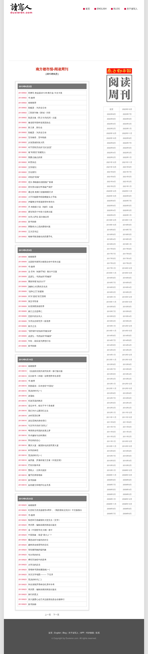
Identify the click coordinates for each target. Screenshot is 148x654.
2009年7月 (111, 484)
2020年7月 (127, 200)
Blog (65, 632)
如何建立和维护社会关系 (39, 484)
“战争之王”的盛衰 (36, 291)
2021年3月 (127, 181)
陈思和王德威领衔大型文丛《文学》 (44, 519)
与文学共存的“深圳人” (38, 425)
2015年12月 (127, 296)
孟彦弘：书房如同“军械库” (40, 276)
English (57, 632)
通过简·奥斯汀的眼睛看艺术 (40, 191)
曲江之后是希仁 (35, 311)
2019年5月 (127, 234)
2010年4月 (127, 460)
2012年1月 (111, 412)
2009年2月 (127, 494)
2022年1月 (127, 157)
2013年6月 (127, 369)
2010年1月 (111, 470)
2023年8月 (111, 114)
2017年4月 (127, 258)
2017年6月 (127, 253)
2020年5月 (127, 205)
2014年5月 (111, 345)
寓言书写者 (33, 301)
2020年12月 (111, 191)
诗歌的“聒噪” (34, 176)
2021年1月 (127, 186)
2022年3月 (127, 152)
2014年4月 (127, 345)
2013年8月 (127, 364)
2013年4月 (127, 374)
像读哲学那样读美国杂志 (39, 122)
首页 (86, 8)
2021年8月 (111, 171)
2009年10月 (127, 475)
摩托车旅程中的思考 (37, 559)
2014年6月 (127, 340)
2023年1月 (127, 128)
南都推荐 (32, 102)
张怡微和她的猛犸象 (37, 549)
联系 (98, 632)
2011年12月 (127, 412)
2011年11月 (111, 417)
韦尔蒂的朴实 (34, 554)
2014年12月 (127, 325)
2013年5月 (111, 374)
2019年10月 (111, 224)
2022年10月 (111, 138)
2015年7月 (111, 311)
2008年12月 (127, 499)
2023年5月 (127, 118)
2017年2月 (127, 263)
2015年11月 (111, 301)
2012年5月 (111, 402)
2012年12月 (127, 383)
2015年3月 (111, 321)
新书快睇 (32, 221)
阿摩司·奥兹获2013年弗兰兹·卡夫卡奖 (45, 92)
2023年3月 (127, 123)
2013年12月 (127, 354)
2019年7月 (127, 229)
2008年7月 (111, 513)
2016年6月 (127, 282)
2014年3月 (111, 349)
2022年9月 (127, 138)
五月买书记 (33, 231)
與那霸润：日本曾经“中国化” (41, 385)
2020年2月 (111, 215)
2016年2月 (127, 292)
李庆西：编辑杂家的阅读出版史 (42, 524)
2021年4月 (111, 181)
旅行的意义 (33, 594)
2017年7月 (111, 253)
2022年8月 (111, 142)
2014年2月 (127, 349)
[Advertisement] (74, 39)
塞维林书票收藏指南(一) (39, 569)
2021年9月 (127, 167)
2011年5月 (111, 431)
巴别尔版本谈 (34, 465)
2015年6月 (127, 311)
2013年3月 (111, 378)
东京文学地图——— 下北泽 (40, 574)
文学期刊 (32, 167)
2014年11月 (111, 330)
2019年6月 (111, 234)
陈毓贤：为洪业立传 (37, 107)
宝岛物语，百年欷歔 (37, 137)
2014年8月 (127, 335)
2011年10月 (127, 417)
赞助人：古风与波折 (37, 470)
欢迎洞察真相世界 (36, 306)
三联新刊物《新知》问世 (39, 112)
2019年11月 (127, 220)
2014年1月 (111, 354)
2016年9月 (111, 277)
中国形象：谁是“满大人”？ (40, 534)
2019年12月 (111, 220)
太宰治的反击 (34, 564)
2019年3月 (127, 239)
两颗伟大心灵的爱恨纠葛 (39, 226)
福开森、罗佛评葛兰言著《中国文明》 (45, 460)
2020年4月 (111, 210)
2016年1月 (111, 296)
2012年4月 (127, 402)
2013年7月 (111, 369)
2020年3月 (127, 210)
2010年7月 (111, 455)
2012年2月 (127, 407)
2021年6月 (111, 176)
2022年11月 (127, 133)
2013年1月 (111, 383)
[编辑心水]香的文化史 (38, 286)
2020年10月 (111, 195)
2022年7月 (127, 142)
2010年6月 (127, 455)
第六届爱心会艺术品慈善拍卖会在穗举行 (46, 599)
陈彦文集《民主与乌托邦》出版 (42, 117)
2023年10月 (127, 109)
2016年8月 (127, 277)
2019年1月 (127, 244)
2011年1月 (111, 441)
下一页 (56, 614)
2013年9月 (111, 364)
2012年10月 (127, 388)
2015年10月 (127, 301)
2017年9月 (111, 248)
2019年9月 (127, 224)
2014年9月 (111, 335)
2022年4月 (111, 152)
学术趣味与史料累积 (37, 435)
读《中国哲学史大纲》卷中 (40, 529)
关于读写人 (131, 8)
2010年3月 (111, 465)
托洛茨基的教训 (35, 400)
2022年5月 (127, 147)
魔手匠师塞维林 (35, 475)
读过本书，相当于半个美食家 (41, 405)
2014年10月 (127, 330)
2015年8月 (127, 306)
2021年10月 (111, 167)
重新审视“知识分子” (37, 281)
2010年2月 (127, 465)
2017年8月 (127, 248)
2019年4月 (111, 239)
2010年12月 (127, 441)
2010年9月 (111, 450)
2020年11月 (127, 191)
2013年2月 (127, 378)
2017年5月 (111, 258)
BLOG (115, 8)
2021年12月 (111, 162)
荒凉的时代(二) (35, 579)
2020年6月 (111, 205)
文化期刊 (32, 172)
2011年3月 (111, 436)
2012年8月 (127, 393)
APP (82, 632)
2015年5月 (111, 316)
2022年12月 (111, 133)
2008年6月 (127, 513)
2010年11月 (111, 446)
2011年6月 (127, 426)
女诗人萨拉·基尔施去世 (38, 216)
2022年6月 (111, 147)
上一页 (48, 614)
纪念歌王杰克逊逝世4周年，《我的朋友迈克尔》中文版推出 (55, 510)
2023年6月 (111, 118)
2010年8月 (127, 450)
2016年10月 (127, 272)
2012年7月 (111, 398)
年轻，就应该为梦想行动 (39, 340)
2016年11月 (111, 272)
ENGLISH (100, 8)
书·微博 (31, 97)
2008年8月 (127, 508)
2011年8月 (127, 422)
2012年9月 (111, 393)
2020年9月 (127, 195)
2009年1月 (111, 499)
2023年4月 (111, 123)
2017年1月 (111, 268)
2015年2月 (127, 321)
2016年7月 (111, 282)
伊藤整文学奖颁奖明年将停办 (41, 201)
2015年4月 (127, 316)
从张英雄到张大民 (36, 142)
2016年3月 (111, 292)
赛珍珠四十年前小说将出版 (40, 211)
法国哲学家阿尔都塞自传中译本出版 (44, 261)
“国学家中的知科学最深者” (40, 330)
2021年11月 (127, 162)
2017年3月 (111, 263)
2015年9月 (111, 306)
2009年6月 (127, 484)
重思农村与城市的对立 (38, 539)
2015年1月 (111, 325)
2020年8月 (111, 200)
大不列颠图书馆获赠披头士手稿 (42, 196)
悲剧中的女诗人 (35, 316)
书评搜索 (90, 632)
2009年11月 (111, 475)
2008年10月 (127, 503)
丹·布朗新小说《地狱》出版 (40, 206)
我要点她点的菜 (35, 157)
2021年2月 (111, 186)
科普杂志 (32, 162)
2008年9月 (111, 508)
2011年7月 (111, 426)
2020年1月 (127, 215)
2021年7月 (127, 171)
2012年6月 (127, 398)
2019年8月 (111, 229)
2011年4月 (127, 431)
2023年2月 (111, 128)
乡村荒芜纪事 (34, 415)
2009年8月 (127, 479)
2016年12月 (127, 268)
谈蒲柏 (31, 395)
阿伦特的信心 (34, 440)
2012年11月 (111, 388)
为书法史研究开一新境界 (39, 321)
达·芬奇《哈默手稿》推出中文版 (42, 271)
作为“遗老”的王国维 (37, 296)
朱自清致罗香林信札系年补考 (41, 584)
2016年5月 (111, 287)
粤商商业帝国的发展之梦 (39, 430)
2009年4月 (127, 489)
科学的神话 (33, 450)
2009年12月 (127, 470)
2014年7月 (111, 340)
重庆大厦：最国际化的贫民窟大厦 (43, 445)
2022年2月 (111, 157)
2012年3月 (111, 407)
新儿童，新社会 (35, 127)
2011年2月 (127, 436)
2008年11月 (111, 503)
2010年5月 (111, 460)
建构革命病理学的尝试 (38, 544)
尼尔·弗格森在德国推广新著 (40, 181)
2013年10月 (127, 359)
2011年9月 (111, 422)
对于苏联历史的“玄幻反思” (40, 147)
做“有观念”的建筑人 (37, 152)
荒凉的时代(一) (35, 390)
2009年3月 (111, 494)
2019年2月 (111, 244)
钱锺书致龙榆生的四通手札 (40, 236)
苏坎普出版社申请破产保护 (40, 186)
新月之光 (32, 326)
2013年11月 (111, 359)
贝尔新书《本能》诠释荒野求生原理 (44, 375)
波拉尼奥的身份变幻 (37, 420)
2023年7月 (127, 114)
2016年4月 (127, 287)
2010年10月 (127, 446)
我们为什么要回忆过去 (38, 410)
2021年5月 (127, 176)
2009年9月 (111, 479)
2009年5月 (111, 489)
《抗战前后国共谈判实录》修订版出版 (45, 370)
